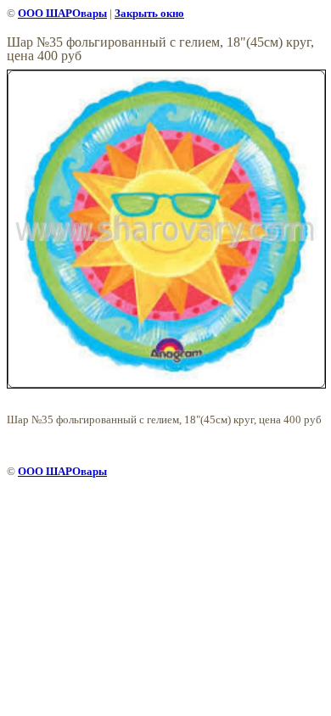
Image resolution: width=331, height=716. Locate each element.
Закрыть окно (149, 13)
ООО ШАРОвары (62, 13)
